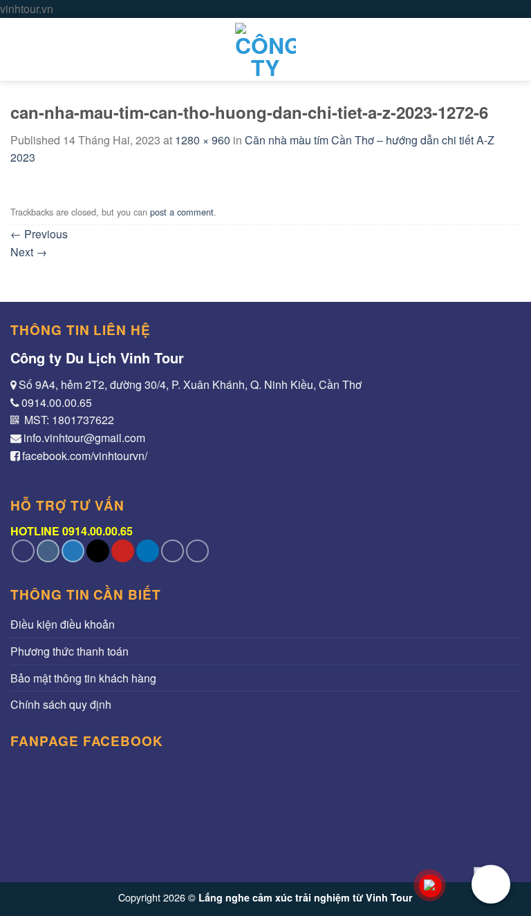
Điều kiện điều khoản (62, 624)
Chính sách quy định (60, 704)
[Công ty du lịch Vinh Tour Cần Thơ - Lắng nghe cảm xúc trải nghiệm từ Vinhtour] (265, 49)
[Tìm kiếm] (514, 49)
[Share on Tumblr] (172, 551)
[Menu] (18, 49)
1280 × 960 (202, 140)
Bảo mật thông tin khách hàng (83, 678)
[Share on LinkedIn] (147, 551)
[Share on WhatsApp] (23, 551)
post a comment (182, 211)
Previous (39, 234)
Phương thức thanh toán (69, 651)
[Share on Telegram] (197, 551)
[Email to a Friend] (97, 551)
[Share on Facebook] (48, 551)
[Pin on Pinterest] (122, 551)
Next (28, 252)
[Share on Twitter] (73, 551)
